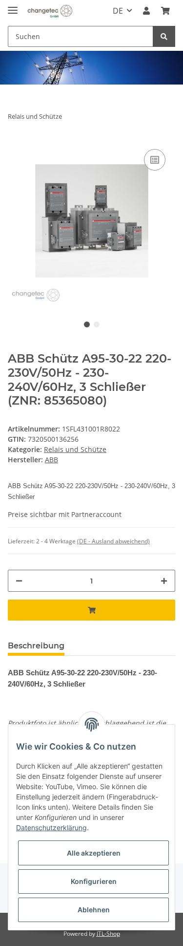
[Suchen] (164, 36)
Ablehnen (94, 909)
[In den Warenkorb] (91, 610)
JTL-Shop (108, 933)
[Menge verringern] (19, 580)
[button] (146, 11)
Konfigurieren (94, 881)
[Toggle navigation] (13, 6)
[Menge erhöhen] (164, 580)
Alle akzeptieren (94, 853)
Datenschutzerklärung (51, 827)
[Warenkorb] (165, 11)
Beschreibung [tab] (36, 645)
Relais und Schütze (75, 449)
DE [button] (118, 10)
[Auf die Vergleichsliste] (154, 160)
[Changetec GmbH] (49, 11)
